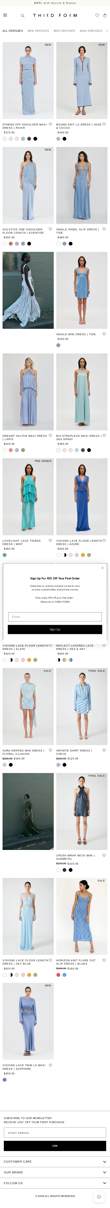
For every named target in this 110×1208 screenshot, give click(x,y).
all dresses (13, 30)
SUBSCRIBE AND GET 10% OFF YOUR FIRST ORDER (55, 3)
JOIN (55, 1145)
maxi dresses (91, 30)
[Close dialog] (102, 568)
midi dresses (64, 30)
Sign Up (55, 629)
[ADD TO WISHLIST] (50, 124)
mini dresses (38, 30)
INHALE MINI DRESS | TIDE (76, 334)
